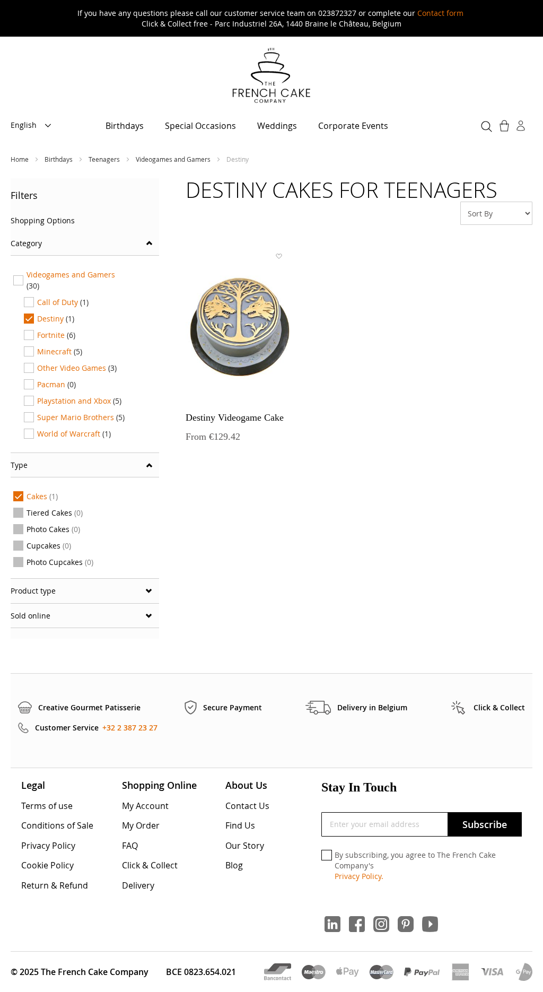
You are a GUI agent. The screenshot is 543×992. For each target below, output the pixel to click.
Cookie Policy (47, 865)
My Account (145, 806)
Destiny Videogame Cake (235, 417)
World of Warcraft (74, 434)
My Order (141, 825)
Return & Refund (54, 885)
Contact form (440, 13)
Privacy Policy (48, 845)
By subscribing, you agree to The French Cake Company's (415, 865)
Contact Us (247, 806)
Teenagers (105, 159)
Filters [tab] (24, 195)
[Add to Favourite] (278, 256)
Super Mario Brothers (81, 417)
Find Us (240, 825)
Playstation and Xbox (79, 401)
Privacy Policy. (359, 876)
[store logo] (271, 76)
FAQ (130, 845)
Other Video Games (77, 368)
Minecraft (59, 351)
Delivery (138, 885)
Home (20, 159)
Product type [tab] (33, 591)
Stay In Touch (359, 787)
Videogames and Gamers (174, 159)
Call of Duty (63, 302)
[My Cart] (505, 126)
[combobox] (484, 124)
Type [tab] (19, 465)
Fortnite (56, 335)
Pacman (56, 384)
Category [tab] (26, 243)
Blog (234, 865)
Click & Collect (150, 865)
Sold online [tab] (30, 616)
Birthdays (59, 159)
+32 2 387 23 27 (129, 728)
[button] (34, 126)
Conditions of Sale (57, 825)
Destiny (55, 319)
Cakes (44, 497)
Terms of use (47, 806)
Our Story (244, 845)
